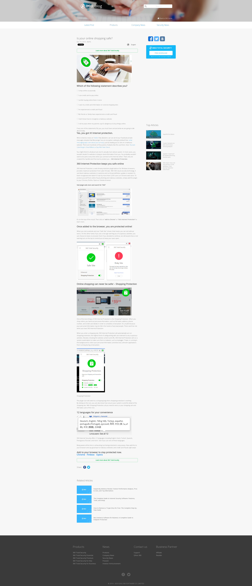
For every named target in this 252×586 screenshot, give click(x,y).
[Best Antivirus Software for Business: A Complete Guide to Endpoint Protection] (84, 518)
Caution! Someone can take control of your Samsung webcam (169, 144)
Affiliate (159, 553)
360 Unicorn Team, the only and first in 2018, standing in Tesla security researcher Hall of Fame (169, 166)
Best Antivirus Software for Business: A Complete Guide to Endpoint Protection (113, 519)
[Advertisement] (161, 91)
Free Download (161, 53)
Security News (163, 25)
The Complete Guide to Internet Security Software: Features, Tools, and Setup (114, 499)
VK (162, 38)
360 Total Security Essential (83, 555)
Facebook (150, 38)
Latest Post (89, 25)
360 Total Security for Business (84, 564)
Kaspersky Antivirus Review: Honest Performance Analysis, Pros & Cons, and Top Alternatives (115, 490)
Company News (138, 25)
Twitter (96, 138)
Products (114, 25)
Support (137, 553)
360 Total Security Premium (83, 558)
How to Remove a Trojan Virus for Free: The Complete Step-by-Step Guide (115, 509)
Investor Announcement (111, 564)
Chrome (81, 454)
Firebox (90, 454)
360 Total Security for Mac (82, 561)
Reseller (159, 555)
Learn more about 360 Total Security (107, 50)
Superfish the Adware (168, 134)
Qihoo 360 (137, 555)
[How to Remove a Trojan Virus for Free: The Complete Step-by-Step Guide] (84, 509)
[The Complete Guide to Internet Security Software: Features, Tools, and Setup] (84, 499)
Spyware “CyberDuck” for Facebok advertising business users (169, 155)
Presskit (106, 561)
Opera (99, 454)
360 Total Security (79, 553)
